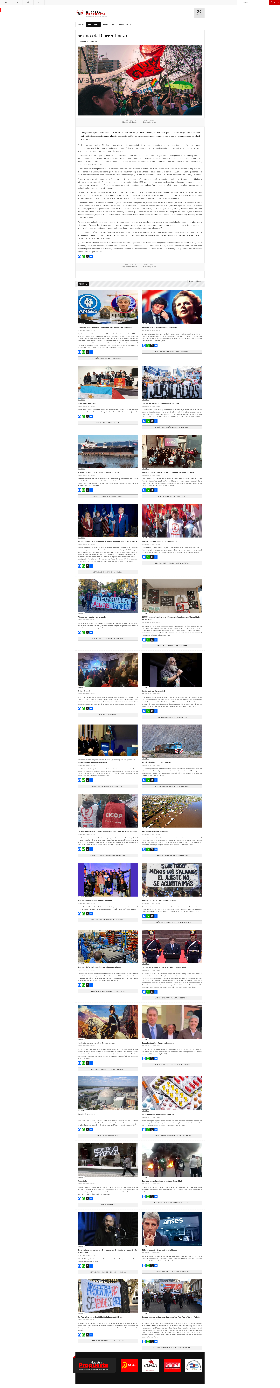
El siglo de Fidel (84, 691)
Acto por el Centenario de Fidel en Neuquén (95, 900)
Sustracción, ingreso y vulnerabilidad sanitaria (160, 403)
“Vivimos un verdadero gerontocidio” (92, 617)
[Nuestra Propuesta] (91, 13)
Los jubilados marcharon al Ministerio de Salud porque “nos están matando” (107, 831)
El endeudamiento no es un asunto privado (159, 900)
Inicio (81, 24)
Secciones (93, 24)
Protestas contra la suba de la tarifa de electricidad (162, 1181)
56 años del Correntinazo (102, 35)
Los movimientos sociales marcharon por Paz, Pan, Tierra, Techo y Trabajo (171, 1317)
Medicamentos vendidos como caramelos (158, 1114)
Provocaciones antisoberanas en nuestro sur (159, 328)
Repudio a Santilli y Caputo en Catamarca (158, 1043)
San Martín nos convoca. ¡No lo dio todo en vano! (96, 1043)
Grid (192, 281)
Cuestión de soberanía (86, 1114)
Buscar (275, 2)
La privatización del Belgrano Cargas (156, 762)
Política (83, 284)
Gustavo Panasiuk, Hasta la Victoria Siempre (159, 541)
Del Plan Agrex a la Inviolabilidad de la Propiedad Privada (100, 1317)
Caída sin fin (82, 1181)
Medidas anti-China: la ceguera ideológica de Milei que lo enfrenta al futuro (107, 541)
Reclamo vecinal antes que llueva (155, 831)
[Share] (140, 256)
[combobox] (253, 2)
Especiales (108, 24)
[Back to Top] (2, 1386)
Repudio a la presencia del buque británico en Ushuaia (99, 472)
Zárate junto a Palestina (87, 403)
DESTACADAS (125, 24)
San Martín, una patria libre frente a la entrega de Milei (164, 967)
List (199, 281)
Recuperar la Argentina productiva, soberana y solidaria (99, 967)
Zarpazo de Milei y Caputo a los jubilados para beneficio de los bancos (105, 328)
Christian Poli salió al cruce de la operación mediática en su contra (168, 472)
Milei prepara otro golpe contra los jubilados (159, 1250)
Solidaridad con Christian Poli (153, 691)
